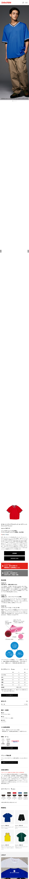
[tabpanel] (14, 52)
